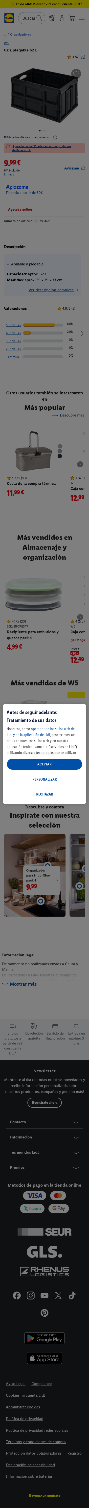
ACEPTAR (44, 764)
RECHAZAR (44, 794)
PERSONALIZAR (44, 779)
